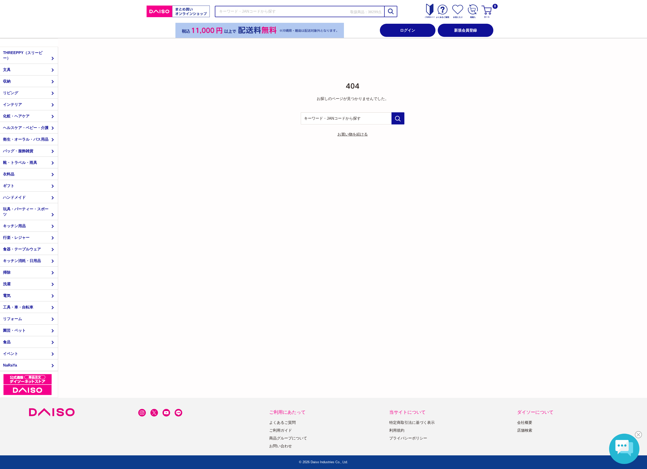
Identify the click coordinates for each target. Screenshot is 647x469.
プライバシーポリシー (408, 438)
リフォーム (12, 319)
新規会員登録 (465, 30)
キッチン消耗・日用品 (22, 260)
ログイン (407, 30)
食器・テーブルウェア (22, 249)
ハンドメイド (14, 197)
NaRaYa (10, 365)
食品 (7, 342)
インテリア (12, 104)
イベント (10, 353)
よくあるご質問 (282, 422)
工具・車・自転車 (18, 307)
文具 (7, 69)
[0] (487, 11)
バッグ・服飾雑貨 (18, 151)
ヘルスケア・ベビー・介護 (26, 127)
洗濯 (7, 284)
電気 (7, 295)
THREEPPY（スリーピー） (22, 55)
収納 (7, 81)
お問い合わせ (280, 446)
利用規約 (396, 430)
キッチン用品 (14, 226)
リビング (10, 93)
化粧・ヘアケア (16, 116)
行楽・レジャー (16, 237)
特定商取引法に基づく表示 (412, 422)
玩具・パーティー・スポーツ (26, 211)
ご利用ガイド (280, 430)
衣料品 (8, 174)
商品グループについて (288, 438)
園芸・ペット (14, 330)
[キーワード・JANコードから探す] (397, 118)
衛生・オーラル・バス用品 (26, 139)
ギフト (8, 186)
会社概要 (524, 422)
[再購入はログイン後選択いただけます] (472, 11)
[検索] (390, 11)
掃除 (7, 272)
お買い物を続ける (352, 134)
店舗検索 (524, 430)
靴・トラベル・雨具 (20, 162)
